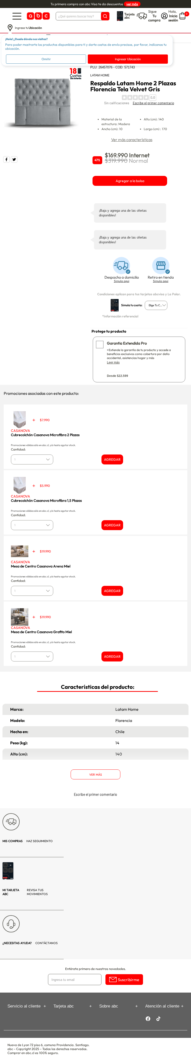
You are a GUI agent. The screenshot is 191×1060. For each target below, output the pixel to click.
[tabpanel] (44, 105)
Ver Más (95, 774)
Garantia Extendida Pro (127, 343)
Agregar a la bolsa (130, 181)
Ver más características (131, 139)
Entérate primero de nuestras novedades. (95, 969)
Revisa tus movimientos (25, 892)
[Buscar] (105, 16)
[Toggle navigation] (17, 16)
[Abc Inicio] (37, 16)
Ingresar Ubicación (128, 59)
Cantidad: (18, 449)
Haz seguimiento (27, 841)
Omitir (46, 59)
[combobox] (156, 305)
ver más (132, 4)
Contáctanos (30, 943)
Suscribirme (128, 979)
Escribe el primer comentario (153, 103)
